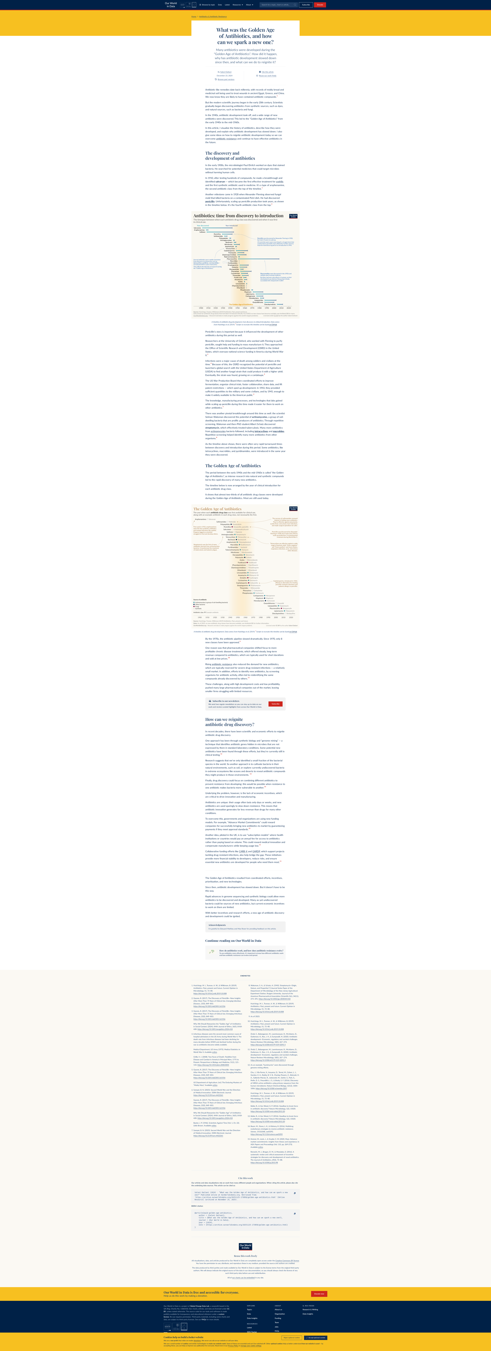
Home (193, 17)
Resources (237, 5)
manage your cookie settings (251, 1346)
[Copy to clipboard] (292, 1193)
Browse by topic (208, 5)
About (248, 5)
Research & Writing (310, 1310)
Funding (278, 1318)
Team (277, 1322)
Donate (320, 5)
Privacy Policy (233, 1346)
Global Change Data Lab (199, 1306)
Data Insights (252, 1318)
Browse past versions (226, 79)
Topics (249, 1310)
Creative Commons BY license (287, 1261)
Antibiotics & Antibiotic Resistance (213, 17)
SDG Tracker (252, 1332)
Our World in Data (171, 5)
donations (197, 1341)
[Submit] (295, 5)
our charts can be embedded (243, 1278)
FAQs (204, 1320)
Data (220, 5)
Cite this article (268, 72)
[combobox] (279, 4)
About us (278, 1310)
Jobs (276, 1327)
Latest (227, 5)
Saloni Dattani (225, 72)
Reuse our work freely (267, 76)
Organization (280, 1314)
